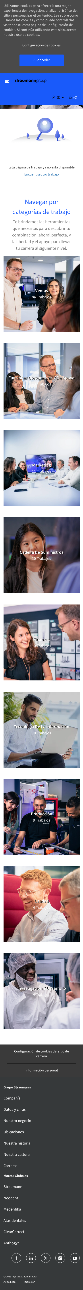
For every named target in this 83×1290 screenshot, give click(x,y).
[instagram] (60, 1258)
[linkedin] (31, 1258)
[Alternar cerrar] (7, 81)
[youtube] (75, 1258)
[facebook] (16, 1258)
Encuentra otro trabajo (41, 174)
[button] (53, 97)
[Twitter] (45, 1258)
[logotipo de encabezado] (31, 80)
